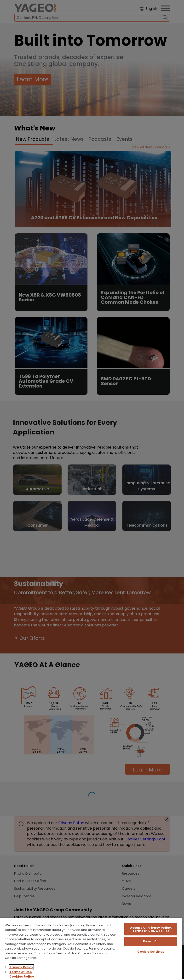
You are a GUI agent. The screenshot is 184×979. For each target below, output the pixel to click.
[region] (91, 948)
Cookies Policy (21, 976)
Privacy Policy (21, 967)
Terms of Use (20, 972)
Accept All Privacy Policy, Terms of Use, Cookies (151, 929)
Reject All (150, 941)
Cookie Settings (150, 951)
